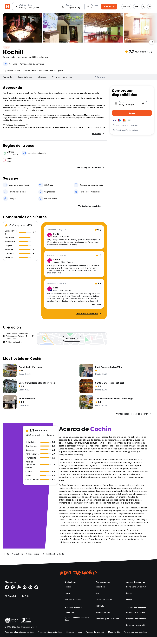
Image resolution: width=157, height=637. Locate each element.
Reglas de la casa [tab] (25, 77)
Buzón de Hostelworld (135, 625)
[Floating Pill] (146, 27)
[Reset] (56, 6)
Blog (97, 593)
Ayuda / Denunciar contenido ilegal (77, 618)
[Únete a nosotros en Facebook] (7, 587)
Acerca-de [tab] (7, 77)
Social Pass (100, 587)
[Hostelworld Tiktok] (36, 587)
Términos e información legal (50, 632)
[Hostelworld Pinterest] (30, 587)
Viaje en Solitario (103, 612)
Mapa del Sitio (114, 632)
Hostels (68, 587)
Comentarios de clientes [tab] (62, 77)
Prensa (129, 593)
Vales (80, 632)
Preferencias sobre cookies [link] (135, 632)
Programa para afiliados (136, 619)
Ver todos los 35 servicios (32, 64)
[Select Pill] (143, 6)
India (13, 57)
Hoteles (68, 593)
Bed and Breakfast (73, 600)
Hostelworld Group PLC (136, 587)
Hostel (6, 47)
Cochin (6, 57)
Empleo (129, 600)
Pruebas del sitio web (95, 632)
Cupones (70, 632)
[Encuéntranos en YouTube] (24, 587)
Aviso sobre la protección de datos (19, 632)
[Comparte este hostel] (151, 42)
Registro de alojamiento (136, 612)
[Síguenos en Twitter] (13, 587)
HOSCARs (100, 606)
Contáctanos (70, 612)
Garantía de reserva (104, 600)
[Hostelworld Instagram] (19, 587)
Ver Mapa (22, 57)
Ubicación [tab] (42, 77)
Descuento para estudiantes (107, 619)
